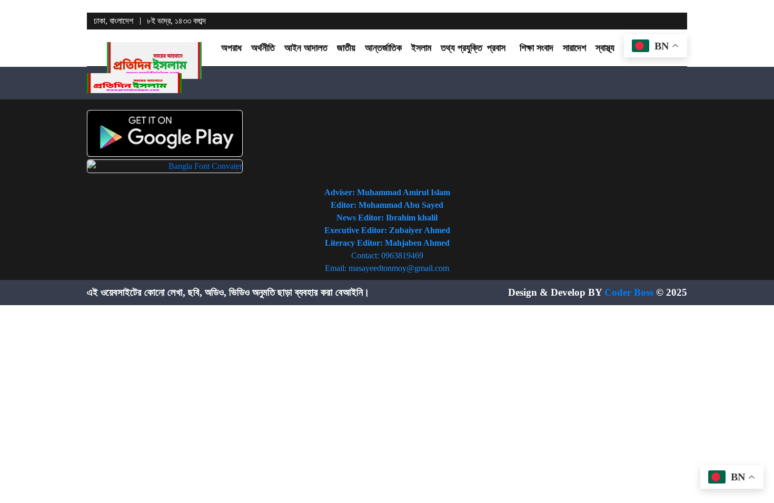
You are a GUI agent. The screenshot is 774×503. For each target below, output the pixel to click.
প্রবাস (496, 48)
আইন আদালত (306, 48)
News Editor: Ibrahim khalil (387, 217)
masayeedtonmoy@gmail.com (399, 268)
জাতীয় (346, 48)
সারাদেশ (574, 48)
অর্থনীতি (263, 48)
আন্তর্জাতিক (383, 48)
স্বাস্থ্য (605, 48)
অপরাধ (231, 48)
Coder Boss (628, 292)
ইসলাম (421, 48)
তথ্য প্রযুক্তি (461, 48)
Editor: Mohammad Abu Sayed (387, 204)
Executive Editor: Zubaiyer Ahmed (387, 230)
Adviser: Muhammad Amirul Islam (387, 192)
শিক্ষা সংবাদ (536, 48)
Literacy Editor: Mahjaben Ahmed (387, 242)
